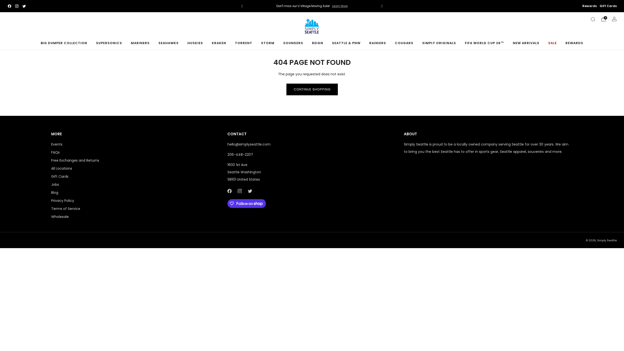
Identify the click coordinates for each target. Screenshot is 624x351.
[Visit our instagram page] (16, 6)
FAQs (55, 152)
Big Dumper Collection (64, 43)
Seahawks (168, 43)
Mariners (140, 43)
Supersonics (109, 43)
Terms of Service (65, 208)
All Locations (61, 168)
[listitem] (312, 6)
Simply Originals (439, 43)
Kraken (219, 43)
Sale (552, 43)
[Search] (592, 19)
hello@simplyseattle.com (249, 144)
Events (56, 144)
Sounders (293, 43)
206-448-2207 (240, 154)
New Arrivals (526, 43)
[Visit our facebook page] (9, 6)
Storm (267, 43)
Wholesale (60, 216)
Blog (54, 192)
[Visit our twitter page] (24, 6)
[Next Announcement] (382, 6)
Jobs (55, 184)
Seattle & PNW (346, 43)
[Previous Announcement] (242, 6)
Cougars (404, 43)
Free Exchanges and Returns (75, 160)
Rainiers (377, 43)
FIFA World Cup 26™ (484, 43)
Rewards (589, 6)
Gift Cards (608, 6)
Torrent (243, 43)
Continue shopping (312, 89)
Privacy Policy (62, 200)
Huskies (195, 43)
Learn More (340, 6)
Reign (317, 43)
